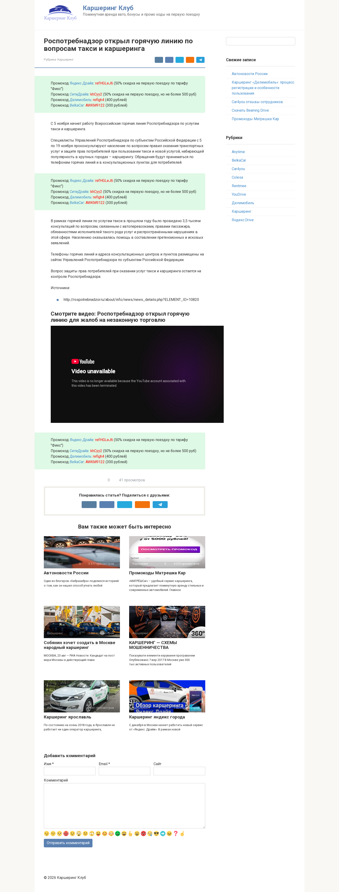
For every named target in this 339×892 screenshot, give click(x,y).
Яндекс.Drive (243, 220)
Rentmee (239, 186)
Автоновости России (66, 572)
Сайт (157, 764)
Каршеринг (65, 59)
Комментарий (56, 780)
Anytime (238, 152)
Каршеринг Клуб (108, 8)
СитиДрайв (79, 94)
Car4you (238, 169)
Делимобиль (243, 203)
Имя (49, 764)
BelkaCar (77, 105)
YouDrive (239, 194)
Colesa (237, 177)
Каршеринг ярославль (67, 717)
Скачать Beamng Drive (250, 110)
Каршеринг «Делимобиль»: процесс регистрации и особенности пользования (263, 88)
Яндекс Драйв (81, 83)
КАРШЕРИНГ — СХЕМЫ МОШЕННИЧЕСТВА (153, 645)
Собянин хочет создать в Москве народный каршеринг (79, 645)
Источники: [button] (60, 288)
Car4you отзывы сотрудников (257, 102)
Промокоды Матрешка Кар (157, 572)
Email (104, 764)
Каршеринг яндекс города (157, 717)
